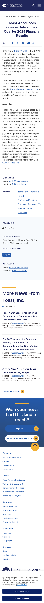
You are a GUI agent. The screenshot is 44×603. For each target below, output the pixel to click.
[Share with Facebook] (23, 43)
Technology (23, 192)
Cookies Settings (22, 591)
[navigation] (39, 5)
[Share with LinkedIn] (12, 43)
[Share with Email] (28, 43)
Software (22, 204)
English (6, 255)
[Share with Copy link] (34, 43)
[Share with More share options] (39, 43)
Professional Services (27, 200)
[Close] (41, 575)
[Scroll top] (35, 447)
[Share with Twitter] (18, 43)
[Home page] (12, 5)
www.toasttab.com (10, 162)
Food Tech (22, 212)
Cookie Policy (21, 585)
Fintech (21, 196)
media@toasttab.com (18, 181)
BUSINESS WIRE (20, 51)
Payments (35, 192)
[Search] (33, 5)
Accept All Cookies (22, 598)
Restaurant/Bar (35, 204)
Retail (29, 208)
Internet (21, 208)
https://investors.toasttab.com (24, 89)
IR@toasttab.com (19, 184)
